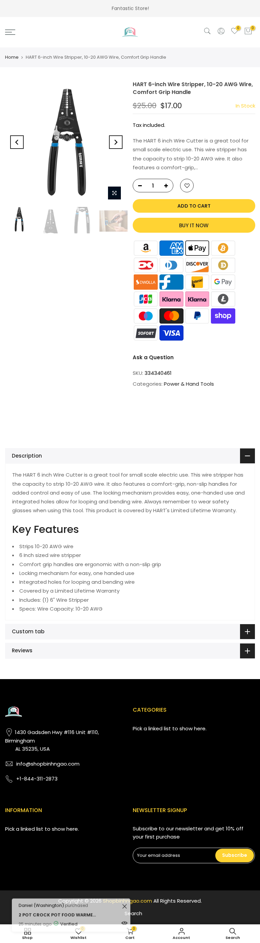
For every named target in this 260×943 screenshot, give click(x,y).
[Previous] (17, 142)
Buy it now (194, 225)
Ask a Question (153, 357)
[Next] (116, 142)
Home (12, 57)
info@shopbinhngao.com (48, 763)
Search (133, 913)
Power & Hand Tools (189, 383)
